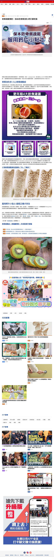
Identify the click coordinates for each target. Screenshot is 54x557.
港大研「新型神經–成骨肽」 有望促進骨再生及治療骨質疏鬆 (14, 337)
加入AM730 (32, 555)
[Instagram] (28, 553)
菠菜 (36, 216)
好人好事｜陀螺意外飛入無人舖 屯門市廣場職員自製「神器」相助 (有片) (39, 446)
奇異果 (28, 216)
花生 (40, 216)
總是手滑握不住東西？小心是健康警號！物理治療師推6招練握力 (39, 380)
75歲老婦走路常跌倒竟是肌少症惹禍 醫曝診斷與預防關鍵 (14, 401)
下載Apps (27, 555)
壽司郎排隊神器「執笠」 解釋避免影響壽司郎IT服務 (40, 489)
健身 (10, 422)
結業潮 (19, 419)
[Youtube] (30, 553)
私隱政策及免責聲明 (39, 555)
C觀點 (44, 419)
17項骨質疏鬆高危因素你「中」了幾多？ (16, 167)
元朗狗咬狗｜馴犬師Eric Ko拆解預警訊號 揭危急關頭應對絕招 (40, 467)
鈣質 (11, 313)
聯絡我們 (22, 555)
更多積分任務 (34, 548)
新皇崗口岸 (25, 419)
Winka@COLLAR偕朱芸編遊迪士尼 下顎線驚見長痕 (14, 467)
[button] (1, 1)
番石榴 (24, 216)
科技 (3, 340)
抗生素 (20, 313)
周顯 (19, 422)
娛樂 (3, 449)
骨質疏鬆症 (5, 313)
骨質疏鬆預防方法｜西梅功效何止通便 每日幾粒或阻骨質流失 (20, 231)
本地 (29, 449)
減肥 (15, 422)
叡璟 (49, 419)
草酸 (25, 313)
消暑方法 (5, 422)
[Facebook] (25, 553)
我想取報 (11, 555)
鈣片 (16, 313)
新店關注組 (32, 419)
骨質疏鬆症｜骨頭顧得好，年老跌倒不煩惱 (17, 224)
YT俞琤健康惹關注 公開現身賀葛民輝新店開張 (13, 446)
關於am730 (17, 555)
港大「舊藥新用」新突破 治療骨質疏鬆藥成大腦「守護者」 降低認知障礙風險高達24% (14, 359)
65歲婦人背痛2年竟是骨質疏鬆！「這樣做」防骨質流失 (39, 359)
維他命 (24, 214)
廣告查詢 (7, 555)
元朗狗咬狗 (5, 419)
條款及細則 (46, 555)
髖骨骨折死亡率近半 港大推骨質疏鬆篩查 (38, 337)
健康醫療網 (10, 220)
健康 (3, 16)
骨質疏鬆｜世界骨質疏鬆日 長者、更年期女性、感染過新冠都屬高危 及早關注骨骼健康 (26, 233)
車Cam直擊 (12, 419)
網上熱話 (38, 419)
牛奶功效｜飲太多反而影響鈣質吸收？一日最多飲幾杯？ (19, 229)
